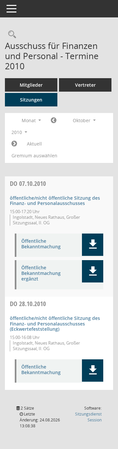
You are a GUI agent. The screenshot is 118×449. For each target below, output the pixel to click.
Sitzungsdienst (88, 417)
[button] (92, 245)
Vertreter (85, 85)
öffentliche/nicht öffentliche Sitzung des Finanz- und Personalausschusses (55, 201)
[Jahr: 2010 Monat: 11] (14, 144)
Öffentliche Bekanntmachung (41, 244)
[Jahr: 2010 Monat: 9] (53, 120)
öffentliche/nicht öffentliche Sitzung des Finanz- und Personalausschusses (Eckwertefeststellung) (55, 323)
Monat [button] (29, 120)
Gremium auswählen (34, 155)
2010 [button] (17, 132)
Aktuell (34, 144)
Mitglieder (31, 85)
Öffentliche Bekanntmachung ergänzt (41, 273)
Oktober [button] (82, 120)
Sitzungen (31, 100)
